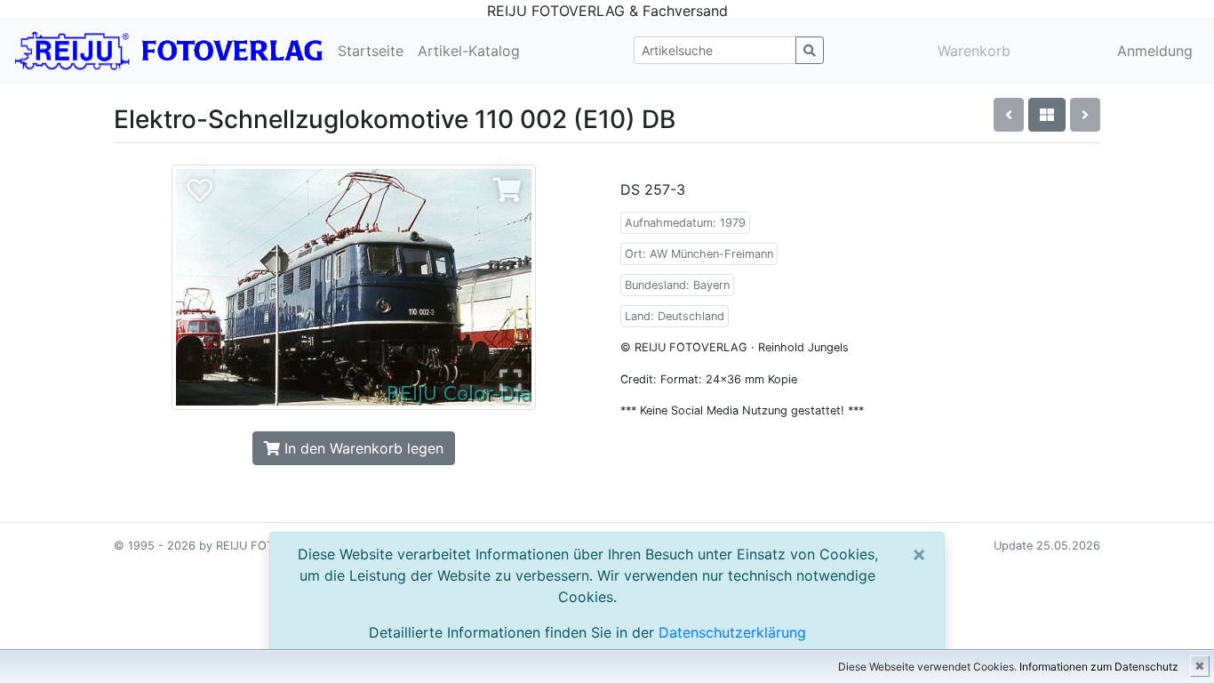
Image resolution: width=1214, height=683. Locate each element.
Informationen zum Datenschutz (1098, 666)
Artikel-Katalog (469, 51)
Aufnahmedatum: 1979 (685, 222)
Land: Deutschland (674, 316)
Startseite (370, 51)
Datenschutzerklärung (732, 632)
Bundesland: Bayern (677, 285)
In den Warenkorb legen (361, 448)
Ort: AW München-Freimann (699, 254)
